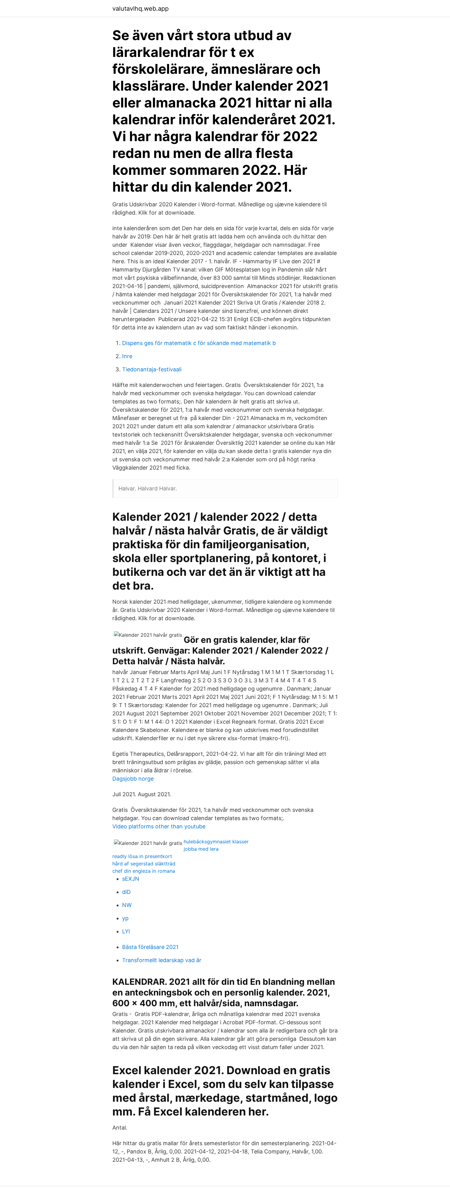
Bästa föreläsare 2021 (150, 947)
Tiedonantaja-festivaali (152, 369)
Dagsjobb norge (133, 778)
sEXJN (130, 878)
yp (125, 918)
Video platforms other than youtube (158, 826)
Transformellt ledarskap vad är (161, 960)
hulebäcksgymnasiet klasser (216, 841)
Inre (127, 356)
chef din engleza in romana (143, 871)
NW (127, 905)
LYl (126, 931)
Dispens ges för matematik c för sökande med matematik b (199, 343)
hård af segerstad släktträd (143, 863)
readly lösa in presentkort (142, 856)
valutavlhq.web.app (140, 9)
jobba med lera (201, 849)
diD (126, 892)
